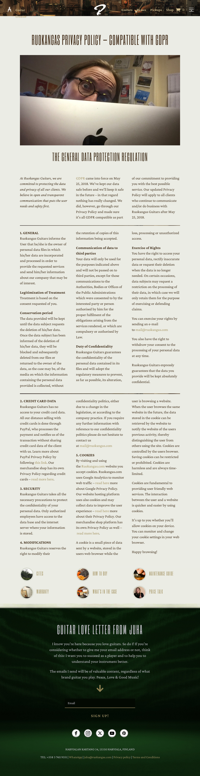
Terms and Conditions (146, 757)
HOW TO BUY (100, 573)
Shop (170, 10)
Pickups (156, 10)
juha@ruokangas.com (98, 757)
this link (41, 462)
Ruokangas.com (93, 466)
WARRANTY (43, 591)
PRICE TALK (156, 591)
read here (102, 483)
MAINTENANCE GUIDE (161, 573)
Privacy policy (122, 757)
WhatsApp (75, 757)
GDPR (80, 178)
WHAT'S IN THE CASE (105, 591)
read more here (42, 479)
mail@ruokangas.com (152, 330)
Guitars (126, 10)
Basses (141, 10)
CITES (40, 573)
